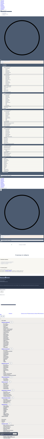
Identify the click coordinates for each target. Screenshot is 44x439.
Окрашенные (7, 71)
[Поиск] (2, 63)
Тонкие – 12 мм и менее (7, 86)
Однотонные (7, 70)
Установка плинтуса (7, 426)
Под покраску (8, 68)
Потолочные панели (7, 147)
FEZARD (5, 164)
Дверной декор (6, 393)
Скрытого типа (6, 89)
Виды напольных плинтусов (8, 425)
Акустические (6, 138)
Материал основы (6, 428)
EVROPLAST (6, 163)
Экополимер (7, 75)
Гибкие (5, 88)
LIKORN (5, 167)
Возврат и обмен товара (7, 436)
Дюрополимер (6, 353)
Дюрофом (7, 101)
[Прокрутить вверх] (1, 316)
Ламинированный (6, 330)
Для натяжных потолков (7, 106)
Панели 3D (5, 137)
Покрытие (5, 429)
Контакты (3, 420)
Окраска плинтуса (6, 431)
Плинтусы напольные (6, 322)
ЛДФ (6, 104)
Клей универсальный (7, 400)
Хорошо (15, 433)
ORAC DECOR (6, 169)
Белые (7, 69)
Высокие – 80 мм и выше (7, 85)
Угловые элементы (6, 374)
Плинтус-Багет (6, 90)
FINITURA (5, 165)
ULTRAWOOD (6, 171)
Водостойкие (5, 334)
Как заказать (4, 419)
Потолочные (6, 141)
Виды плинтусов (6, 427)
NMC (4, 168)
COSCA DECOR (6, 160)
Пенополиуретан (8, 79)
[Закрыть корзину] (2, 292)
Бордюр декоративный (7, 373)
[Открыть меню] (1, 190)
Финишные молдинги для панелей (9, 143)
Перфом (7, 80)
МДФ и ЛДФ (7, 78)
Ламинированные (8, 72)
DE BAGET (5, 161)
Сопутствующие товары (6, 397)
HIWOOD (5, 166)
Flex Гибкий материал (9, 136)
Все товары (4, 64)
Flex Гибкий (7, 84)
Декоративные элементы (7, 145)
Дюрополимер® (8, 82)
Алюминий (7, 83)
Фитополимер (8, 81)
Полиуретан (7, 99)
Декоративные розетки (7, 146)
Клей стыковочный (6, 401)
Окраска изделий (5, 172)
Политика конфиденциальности (4, 281)
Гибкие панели (6, 142)
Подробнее (2, 434)
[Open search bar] (0, 234)
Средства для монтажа (7, 91)
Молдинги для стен (5, 363)
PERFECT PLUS (6, 170)
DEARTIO (5, 162)
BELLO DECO (6, 159)
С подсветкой (6, 87)
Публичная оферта (6, 437)
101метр (5, 158)
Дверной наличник (6, 392)
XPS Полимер (8, 77)
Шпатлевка (5, 402)
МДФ (6, 103)
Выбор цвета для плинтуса (8, 430)
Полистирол (7, 76)
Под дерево (7, 73)
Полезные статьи (5, 423)
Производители (4, 404)
